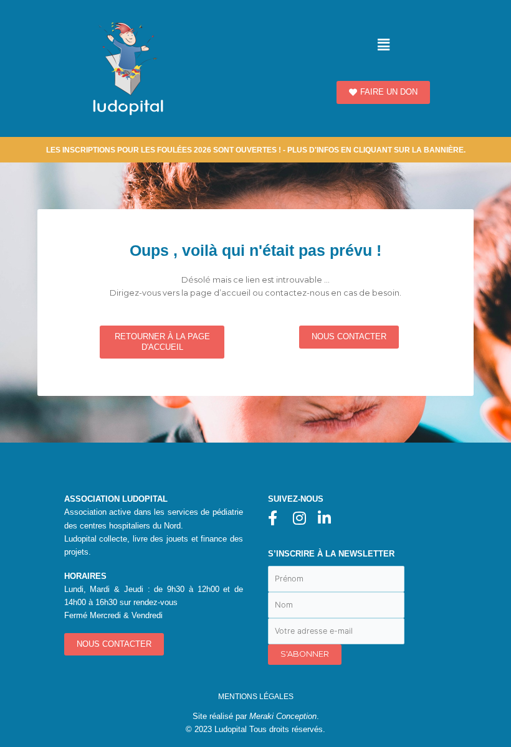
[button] (383, 45)
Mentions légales (256, 696)
